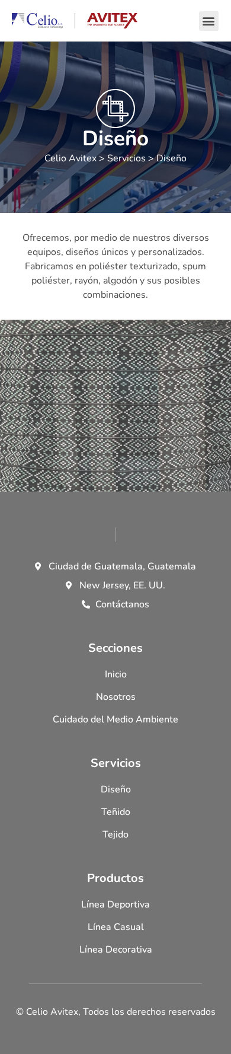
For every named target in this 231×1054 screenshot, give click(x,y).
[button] (209, 21)
